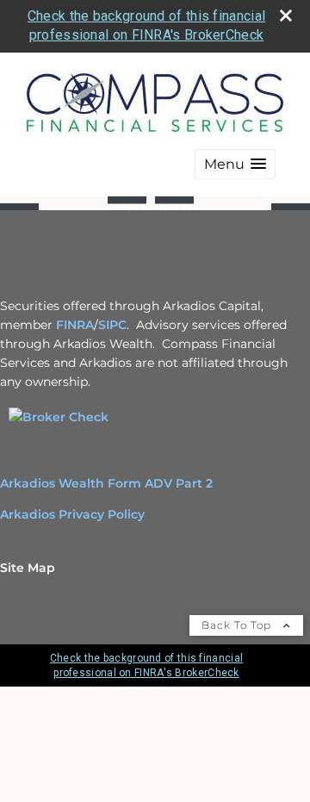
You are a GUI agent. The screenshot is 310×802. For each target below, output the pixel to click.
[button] (235, 164)
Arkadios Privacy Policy (72, 514)
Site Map (27, 567)
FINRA (75, 325)
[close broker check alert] (286, 15)
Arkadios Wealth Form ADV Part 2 (106, 483)
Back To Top (238, 625)
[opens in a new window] (58, 417)
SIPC (112, 325)
